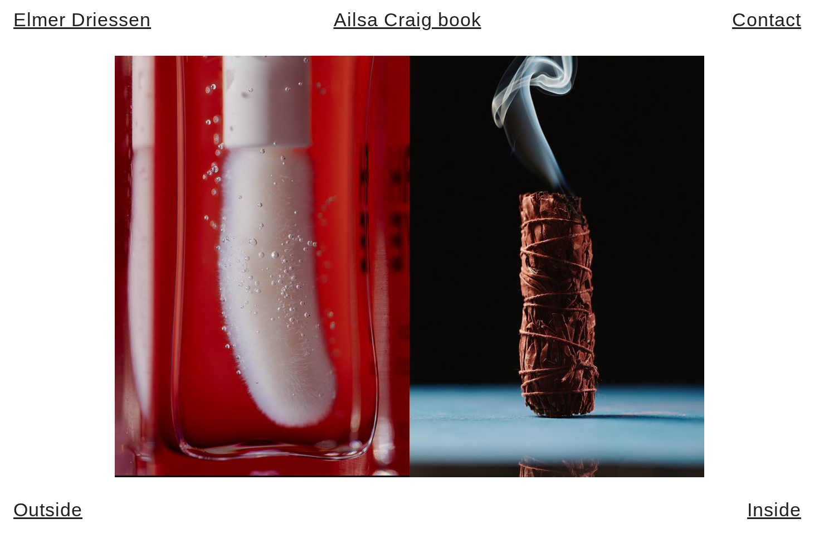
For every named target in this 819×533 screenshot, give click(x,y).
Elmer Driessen (82, 19)
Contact (766, 19)
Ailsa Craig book (407, 19)
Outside (47, 509)
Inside (774, 509)
